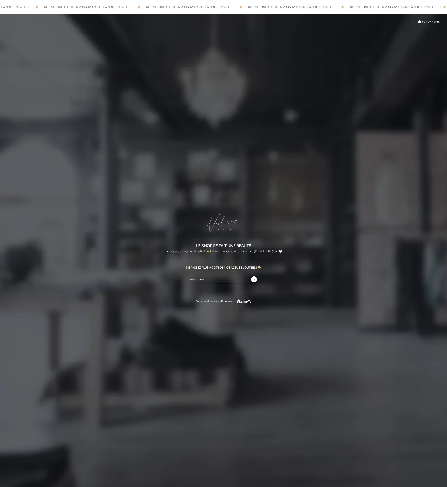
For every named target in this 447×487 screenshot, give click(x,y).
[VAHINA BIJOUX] (223, 222)
